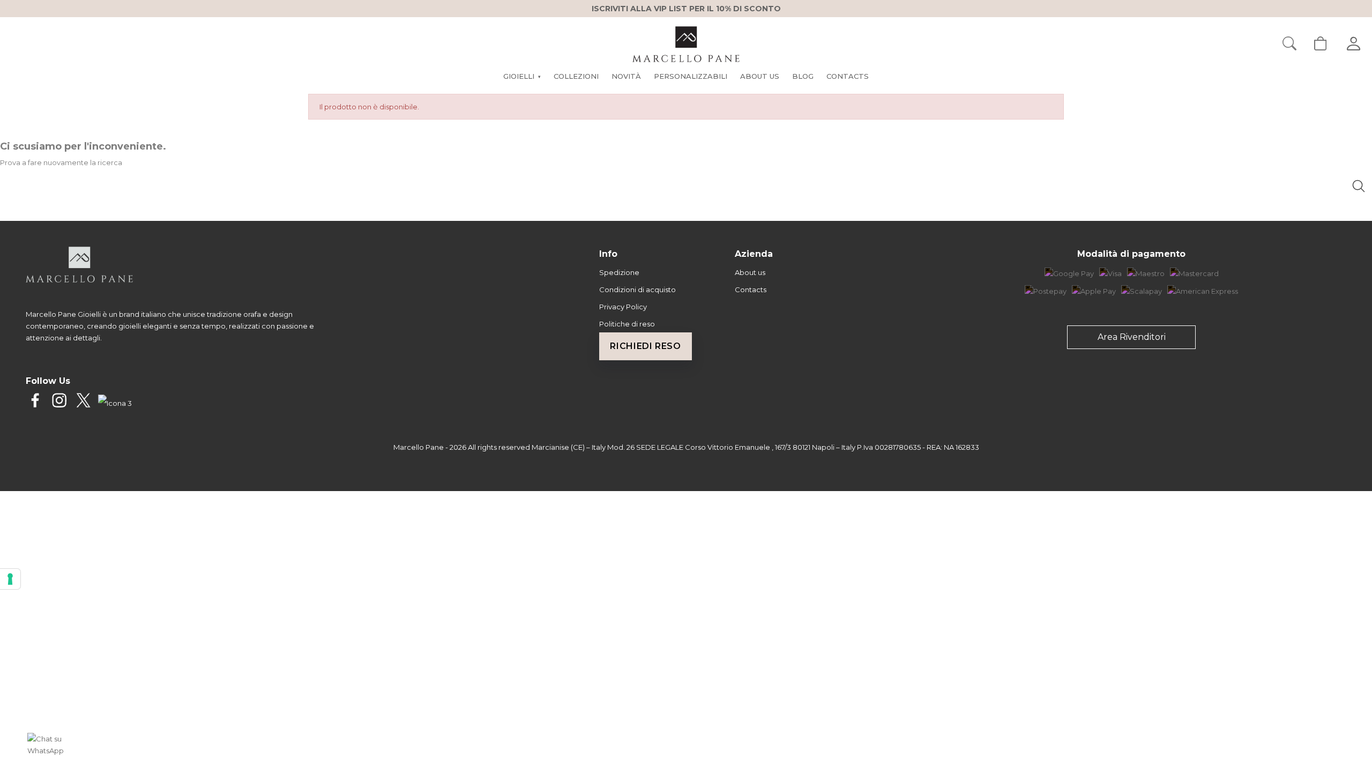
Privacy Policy (623, 306)
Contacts (750, 289)
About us (750, 272)
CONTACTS (847, 76)
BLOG (803, 76)
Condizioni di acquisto (637, 289)
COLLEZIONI (576, 76)
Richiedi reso (645, 346)
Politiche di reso (627, 324)
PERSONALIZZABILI (690, 76)
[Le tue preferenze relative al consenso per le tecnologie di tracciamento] (10, 579)
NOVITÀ (626, 76)
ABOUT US (759, 76)
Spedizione (619, 272)
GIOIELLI (521, 76)
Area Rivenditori (1132, 337)
